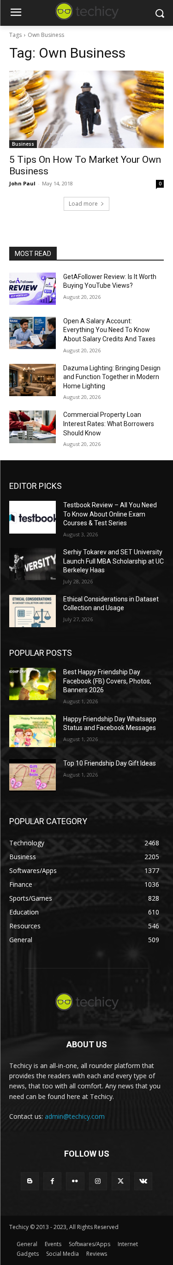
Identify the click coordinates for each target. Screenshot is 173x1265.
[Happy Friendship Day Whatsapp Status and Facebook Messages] (32, 731)
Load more (83, 204)
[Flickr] (75, 1181)
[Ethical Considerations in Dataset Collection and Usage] (32, 611)
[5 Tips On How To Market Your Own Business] (86, 109)
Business (23, 144)
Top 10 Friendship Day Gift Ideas (109, 763)
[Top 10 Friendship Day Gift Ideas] (32, 775)
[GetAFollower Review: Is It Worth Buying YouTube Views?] (32, 289)
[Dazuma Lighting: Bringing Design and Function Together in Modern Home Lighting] (32, 380)
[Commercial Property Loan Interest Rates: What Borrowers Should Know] (32, 426)
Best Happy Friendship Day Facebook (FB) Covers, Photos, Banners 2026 (107, 681)
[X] (121, 1181)
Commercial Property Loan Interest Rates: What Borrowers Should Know (108, 423)
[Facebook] (52, 1181)
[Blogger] (30, 1181)
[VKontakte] (143, 1181)
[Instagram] (98, 1181)
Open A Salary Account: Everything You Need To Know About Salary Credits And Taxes (109, 330)
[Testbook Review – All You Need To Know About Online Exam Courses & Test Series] (32, 517)
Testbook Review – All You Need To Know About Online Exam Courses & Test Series (110, 514)
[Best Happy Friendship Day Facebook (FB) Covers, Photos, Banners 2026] (32, 684)
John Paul (22, 183)
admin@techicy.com (75, 1116)
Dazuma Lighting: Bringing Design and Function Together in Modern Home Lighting (112, 377)
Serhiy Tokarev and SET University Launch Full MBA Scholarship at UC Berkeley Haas (113, 561)
